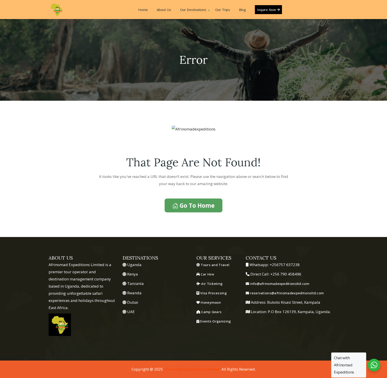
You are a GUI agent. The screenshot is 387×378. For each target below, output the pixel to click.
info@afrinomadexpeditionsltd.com (279, 283)
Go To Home (197, 205)
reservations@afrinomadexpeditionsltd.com (286, 293)
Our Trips (222, 9)
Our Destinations (193, 9)
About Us (164, 9)
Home (143, 9)
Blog (242, 9)
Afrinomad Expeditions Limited (192, 369)
